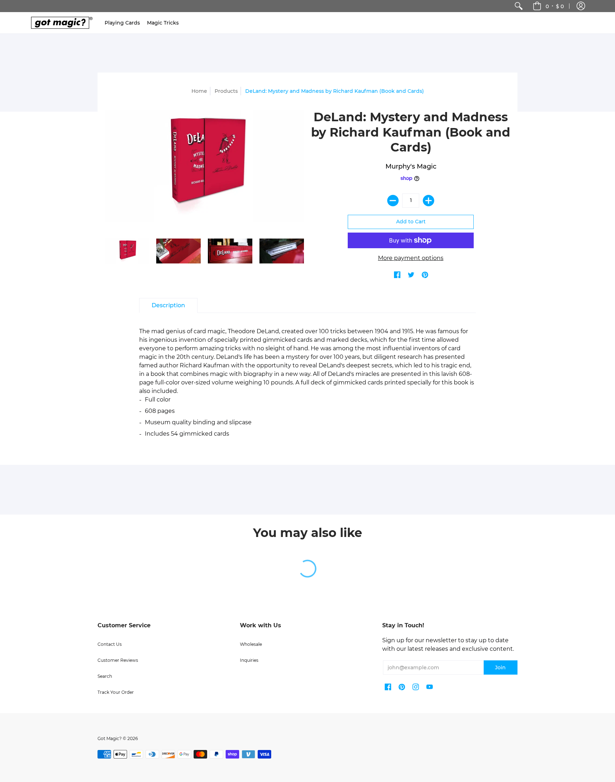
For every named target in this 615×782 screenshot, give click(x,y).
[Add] (428, 200)
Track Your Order (116, 692)
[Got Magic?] (60, 22)
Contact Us (110, 644)
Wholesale (251, 644)
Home (199, 91)
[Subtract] (393, 200)
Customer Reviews (118, 660)
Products (226, 91)
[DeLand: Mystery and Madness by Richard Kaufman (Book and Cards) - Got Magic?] (127, 251)
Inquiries (249, 660)
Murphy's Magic (410, 166)
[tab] (168, 305)
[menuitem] (518, 6)
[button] (580, 6)
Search (105, 676)
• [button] (555, 6)
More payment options (410, 258)
